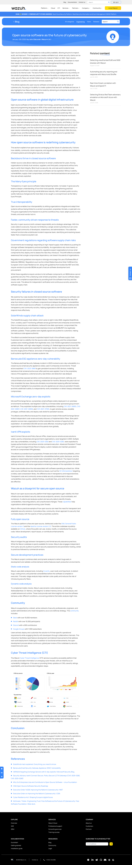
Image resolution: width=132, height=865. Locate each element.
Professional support (55, 826)
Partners (75, 8)
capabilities (67, 502)
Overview (14, 823)
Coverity (46, 571)
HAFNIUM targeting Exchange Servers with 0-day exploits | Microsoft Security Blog (43, 772)
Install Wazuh (113, 8)
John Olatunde (34, 39)
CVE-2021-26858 (26, 409)
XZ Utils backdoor (65, 471)
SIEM (12, 829)
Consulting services (54, 829)
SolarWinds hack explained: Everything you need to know (34, 764)
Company (85, 8)
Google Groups (18, 629)
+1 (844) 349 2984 (51, 860)
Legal (50, 848)
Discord (16, 625)
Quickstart (14, 842)
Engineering (81, 22)
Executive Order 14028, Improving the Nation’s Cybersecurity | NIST (38, 790)
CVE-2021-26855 (70, 406)
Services (65, 8)
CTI (59, 8)
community (74, 611)
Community (97, 8)
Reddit (15, 621)
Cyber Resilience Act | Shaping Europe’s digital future (33, 797)
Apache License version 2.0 (40, 526)
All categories (69, 22)
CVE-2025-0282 (42, 441)
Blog (64, 2)
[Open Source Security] (13, 859)
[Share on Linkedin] (2, 773)
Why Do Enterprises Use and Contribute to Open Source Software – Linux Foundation (45, 782)
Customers (89, 826)
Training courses (53, 832)
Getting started (16, 845)
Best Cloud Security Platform (62, 14)
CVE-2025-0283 (58, 441)
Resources (52, 839)
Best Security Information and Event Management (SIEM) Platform (94, 14)
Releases (96, 22)
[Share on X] (2, 769)
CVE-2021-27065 (43, 409)
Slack (15, 618)
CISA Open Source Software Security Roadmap (30, 786)
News (89, 22)
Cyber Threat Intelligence (29, 658)
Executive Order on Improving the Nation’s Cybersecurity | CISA (36, 793)
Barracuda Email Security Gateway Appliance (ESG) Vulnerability (37, 768)
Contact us (82, 2)
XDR (12, 826)
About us (89, 823)
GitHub (22, 529)
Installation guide (16, 848)
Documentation (72, 2)
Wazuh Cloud (52, 823)
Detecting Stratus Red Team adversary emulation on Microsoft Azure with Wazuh (105, 97)
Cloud (53, 8)
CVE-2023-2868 (29, 368)
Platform (44, 8)
